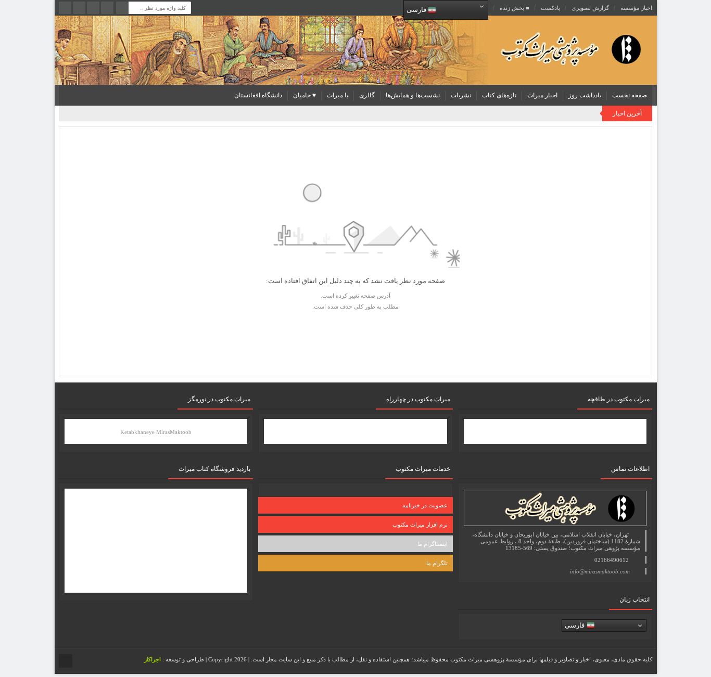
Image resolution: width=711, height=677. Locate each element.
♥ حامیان (304, 95)
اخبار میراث (542, 95)
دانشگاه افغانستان (258, 95)
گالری (367, 95)
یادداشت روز (584, 95)
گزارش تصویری (590, 8)
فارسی (417, 10)
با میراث (337, 95)
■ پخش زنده (514, 8)
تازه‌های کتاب (499, 95)
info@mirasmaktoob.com (600, 571)
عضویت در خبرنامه (425, 505)
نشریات (461, 95)
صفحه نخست (629, 95)
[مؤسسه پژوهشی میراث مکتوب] (554, 49)
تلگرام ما (437, 563)
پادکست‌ (550, 8)
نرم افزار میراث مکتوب (420, 524)
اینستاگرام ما (432, 544)
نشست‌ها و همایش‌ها (413, 95)
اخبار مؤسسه (636, 8)
